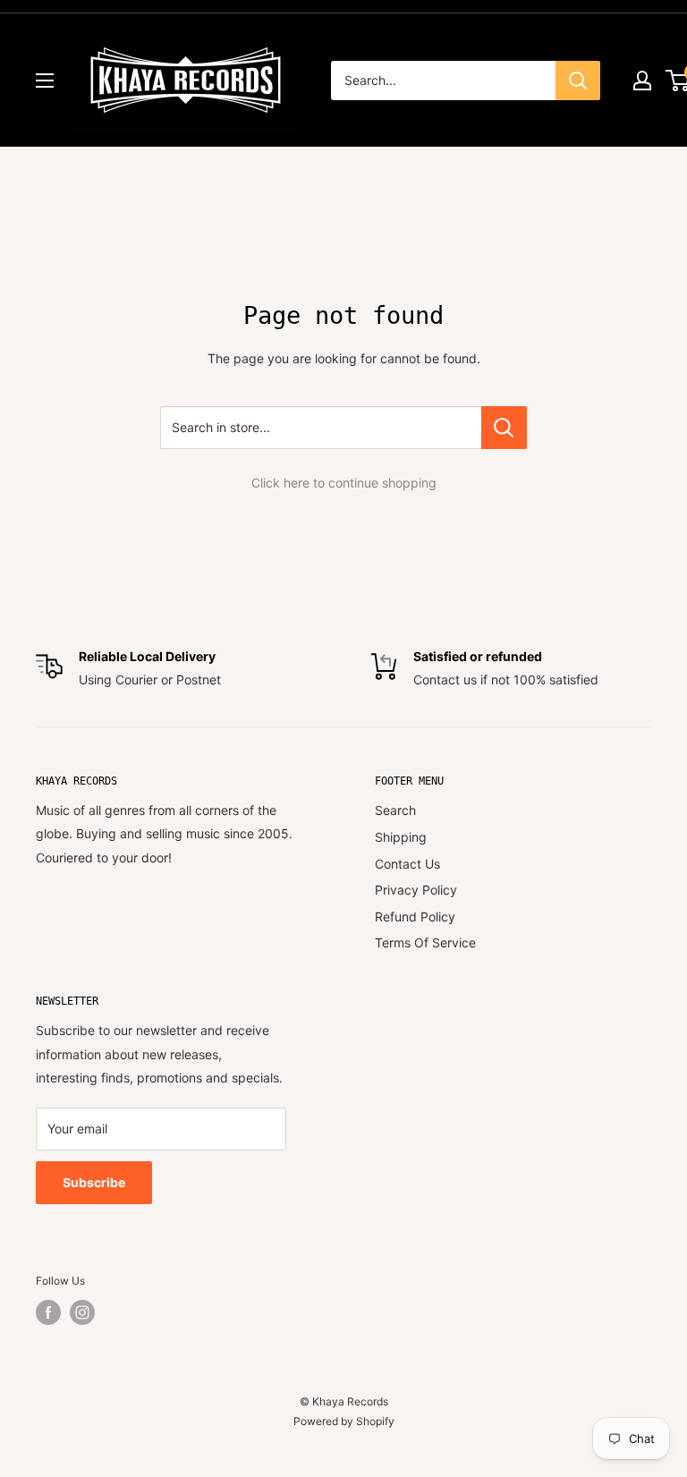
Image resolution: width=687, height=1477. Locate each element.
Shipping (401, 837)
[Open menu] (45, 80)
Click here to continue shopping (344, 482)
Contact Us (407, 863)
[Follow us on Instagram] (82, 1312)
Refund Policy (415, 916)
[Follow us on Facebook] (48, 1312)
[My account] (642, 80)
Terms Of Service (425, 942)
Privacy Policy (416, 889)
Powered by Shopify (343, 1421)
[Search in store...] (504, 427)
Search (395, 810)
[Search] (578, 80)
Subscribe (94, 1182)
